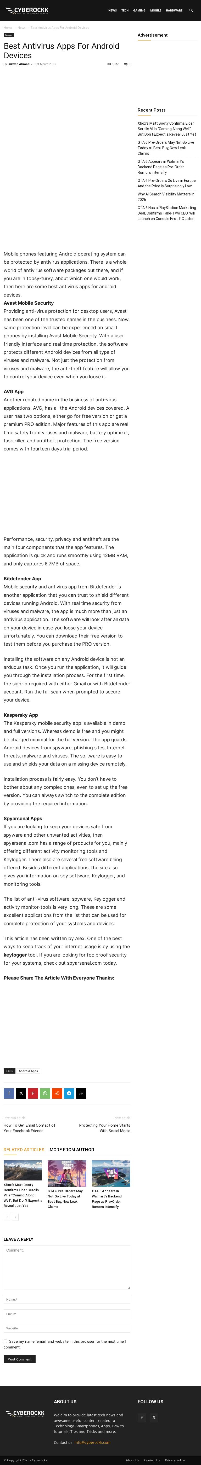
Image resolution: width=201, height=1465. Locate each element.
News (112, 10)
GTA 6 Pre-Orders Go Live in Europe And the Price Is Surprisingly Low (167, 183)
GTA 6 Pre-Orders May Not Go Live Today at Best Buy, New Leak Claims (166, 147)
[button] (191, 10)
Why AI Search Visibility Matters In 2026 (166, 197)
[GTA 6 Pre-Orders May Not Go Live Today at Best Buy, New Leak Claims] (67, 1173)
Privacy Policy (175, 1460)
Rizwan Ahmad (19, 64)
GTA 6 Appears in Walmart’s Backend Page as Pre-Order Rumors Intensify (161, 167)
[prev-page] (7, 1217)
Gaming (139, 10)
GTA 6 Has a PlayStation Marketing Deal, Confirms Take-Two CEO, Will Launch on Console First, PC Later (167, 213)
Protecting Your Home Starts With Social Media (104, 1128)
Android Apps (28, 1071)
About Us (132, 1460)
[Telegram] (69, 1093)
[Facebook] (9, 1093)
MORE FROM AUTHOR (72, 1149)
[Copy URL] (81, 1093)
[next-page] (15, 1217)
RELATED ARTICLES (24, 1149)
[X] (21, 1093)
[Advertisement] (67, 211)
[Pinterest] (33, 1093)
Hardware (174, 10)
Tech (125, 10)
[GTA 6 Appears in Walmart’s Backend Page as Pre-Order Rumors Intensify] (111, 1173)
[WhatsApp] (45, 1093)
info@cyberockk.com (92, 1442)
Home (8, 27)
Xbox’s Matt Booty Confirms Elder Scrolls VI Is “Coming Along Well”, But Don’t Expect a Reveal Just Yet (23, 1195)
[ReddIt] (57, 1093)
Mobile (155, 10)
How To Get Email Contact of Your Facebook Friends (29, 1128)
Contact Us (152, 1460)
